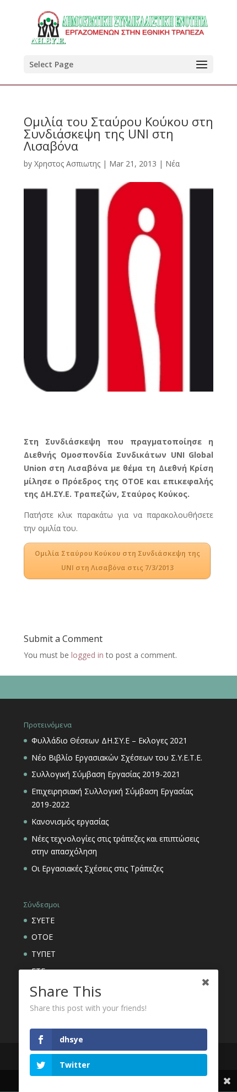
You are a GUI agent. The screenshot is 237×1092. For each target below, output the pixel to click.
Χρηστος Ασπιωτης (67, 163)
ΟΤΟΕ (42, 937)
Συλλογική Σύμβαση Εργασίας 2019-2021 (105, 774)
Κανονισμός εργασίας (70, 821)
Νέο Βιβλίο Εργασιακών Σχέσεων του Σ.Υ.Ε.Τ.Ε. (116, 757)
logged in (87, 655)
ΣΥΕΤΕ (43, 920)
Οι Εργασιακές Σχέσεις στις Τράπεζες (97, 868)
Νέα (172, 163)
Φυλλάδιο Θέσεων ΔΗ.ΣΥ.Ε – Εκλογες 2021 (109, 740)
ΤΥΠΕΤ (43, 954)
